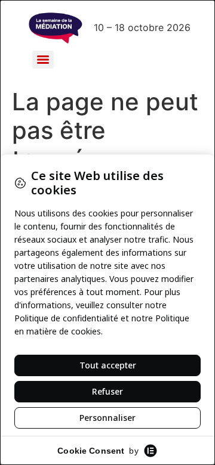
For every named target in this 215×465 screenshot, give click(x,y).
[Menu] (43, 60)
